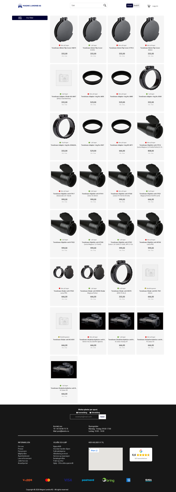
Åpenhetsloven (23, 456)
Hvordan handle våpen (61, 449)
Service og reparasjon (61, 456)
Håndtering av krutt (60, 454)
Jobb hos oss (23, 461)
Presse (20, 449)
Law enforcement (24, 458)
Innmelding (82, 413)
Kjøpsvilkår (57, 446)
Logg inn (155, 6)
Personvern (22, 451)
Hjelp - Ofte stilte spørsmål (63, 463)
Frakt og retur (58, 461)
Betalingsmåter (59, 458)
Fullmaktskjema (59, 451)
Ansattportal (23, 463)
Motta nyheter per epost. (88, 410)
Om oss (21, 446)
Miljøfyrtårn (22, 454)
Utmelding (95, 413)
